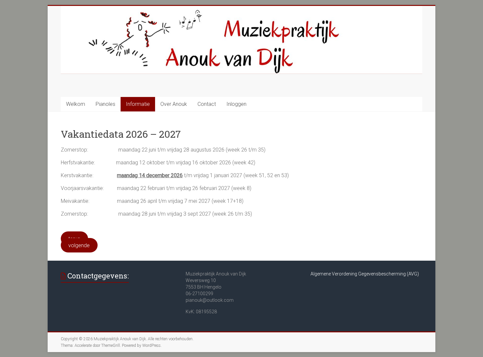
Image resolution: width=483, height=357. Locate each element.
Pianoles (105, 104)
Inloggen (236, 104)
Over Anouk (173, 104)
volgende (79, 245)
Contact (206, 104)
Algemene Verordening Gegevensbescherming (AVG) (364, 273)
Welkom (75, 104)
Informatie (138, 104)
